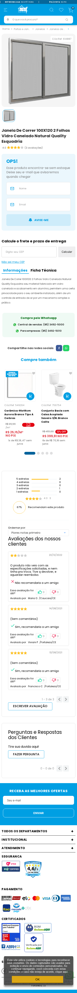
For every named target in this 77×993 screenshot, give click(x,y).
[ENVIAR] (38, 220)
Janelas (40, 28)
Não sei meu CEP (13, 262)
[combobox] (38, 19)
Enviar (38, 813)
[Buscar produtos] (67, 19)
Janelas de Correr (58, 28)
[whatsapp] (66, 348)
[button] (5, 9)
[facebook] (59, 348)
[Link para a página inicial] (6, 29)
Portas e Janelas (23, 28)
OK (37, 979)
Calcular (67, 251)
